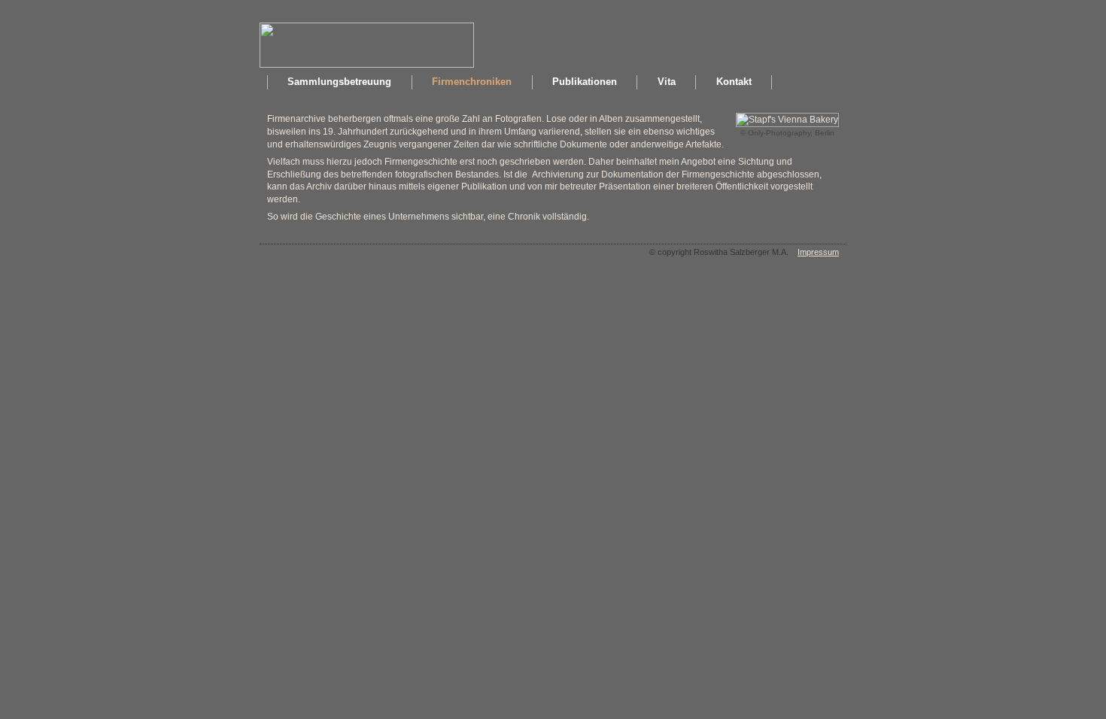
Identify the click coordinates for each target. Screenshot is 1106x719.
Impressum (818, 251)
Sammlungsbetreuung (339, 81)
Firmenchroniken (472, 81)
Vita (667, 81)
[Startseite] (367, 64)
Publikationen (584, 81)
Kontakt (734, 81)
